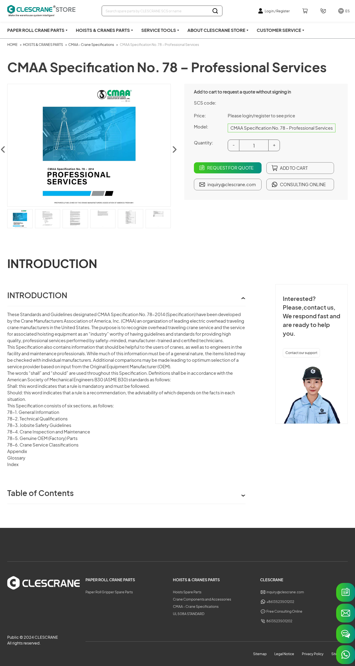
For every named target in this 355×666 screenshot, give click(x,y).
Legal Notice (284, 654)
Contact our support (301, 352)
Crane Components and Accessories (202, 599)
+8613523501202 (280, 601)
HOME (12, 44)
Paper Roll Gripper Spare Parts (109, 592)
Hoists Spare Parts (187, 592)
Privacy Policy (313, 654)
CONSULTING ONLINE (303, 184)
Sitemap (260, 654)
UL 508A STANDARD (188, 613)
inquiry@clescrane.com (231, 184)
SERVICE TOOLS (158, 30)
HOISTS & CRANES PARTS (103, 30)
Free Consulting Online (284, 611)
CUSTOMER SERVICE (279, 30)
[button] (174, 149)
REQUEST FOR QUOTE (230, 167)
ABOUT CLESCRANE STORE (216, 30)
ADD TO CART (294, 168)
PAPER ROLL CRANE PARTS (35, 30)
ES (346, 11)
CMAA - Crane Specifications (91, 44)
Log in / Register (277, 11)
